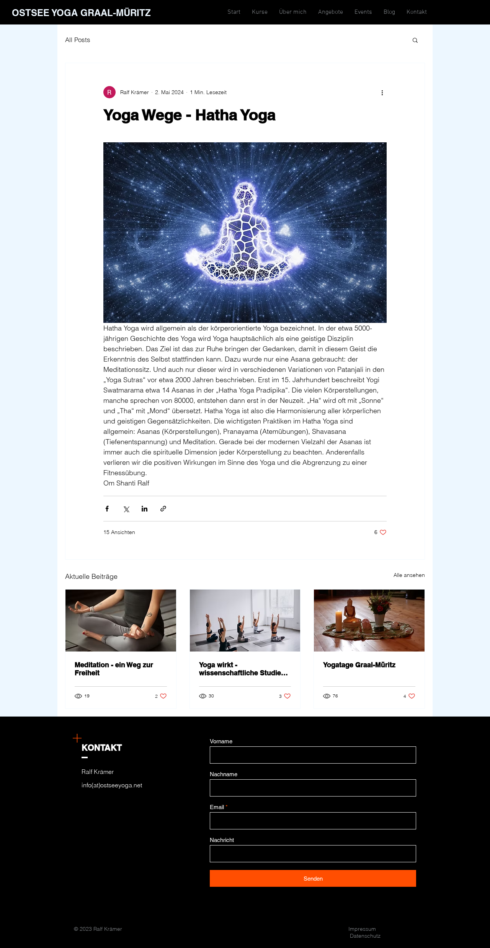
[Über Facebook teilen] (107, 508)
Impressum (362, 928)
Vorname (221, 741)
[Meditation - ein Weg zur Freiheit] (120, 621)
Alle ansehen (409, 575)
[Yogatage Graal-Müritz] (369, 621)
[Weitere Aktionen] (382, 92)
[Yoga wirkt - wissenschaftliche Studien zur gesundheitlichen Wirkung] (245, 621)
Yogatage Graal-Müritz (359, 665)
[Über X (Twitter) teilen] (125, 508)
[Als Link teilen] (163, 508)
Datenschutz (365, 935)
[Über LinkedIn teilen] (144, 508)
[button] (415, 40)
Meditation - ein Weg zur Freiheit (114, 669)
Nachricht (222, 840)
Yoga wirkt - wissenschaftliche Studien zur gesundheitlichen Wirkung (242, 669)
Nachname (223, 774)
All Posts (77, 40)
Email (217, 807)
